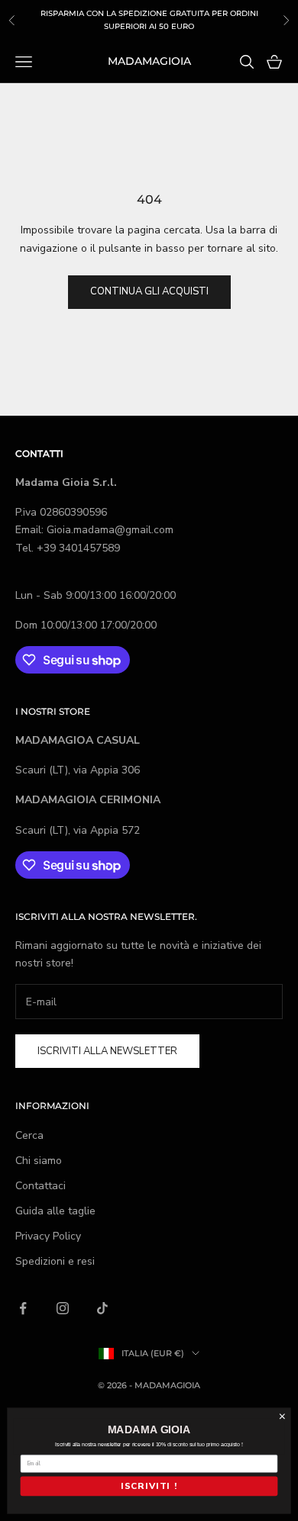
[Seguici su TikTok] (102, 1308)
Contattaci (40, 1186)
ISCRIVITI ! (149, 1486)
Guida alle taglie (55, 1211)
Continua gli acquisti (149, 291)
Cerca (29, 1135)
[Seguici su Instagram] (62, 1308)
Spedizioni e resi (55, 1261)
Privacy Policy (48, 1236)
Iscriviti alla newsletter (107, 1051)
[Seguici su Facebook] (23, 1308)
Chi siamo (38, 1160)
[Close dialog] (282, 1416)
